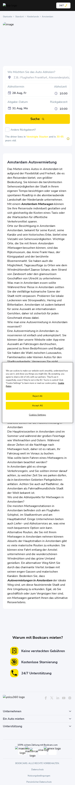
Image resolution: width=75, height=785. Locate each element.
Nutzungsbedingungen (39, 775)
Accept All (37, 405)
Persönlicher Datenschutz (39, 781)
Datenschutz (37, 769)
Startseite (7, 16)
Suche (35, 119)
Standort (19, 16)
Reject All (37, 396)
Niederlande (33, 16)
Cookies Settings (37, 414)
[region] (37, 392)
